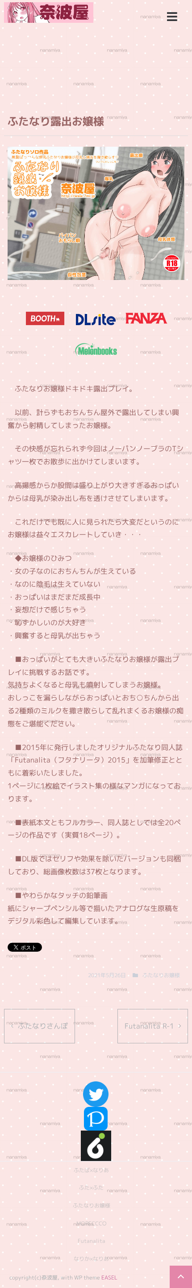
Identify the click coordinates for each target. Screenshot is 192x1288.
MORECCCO (91, 1223)
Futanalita (91, 1241)
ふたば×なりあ (91, 1170)
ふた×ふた (91, 1187)
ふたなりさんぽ (43, 1026)
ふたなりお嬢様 (161, 975)
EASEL (109, 1277)
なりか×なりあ (91, 1259)
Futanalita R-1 (149, 1026)
